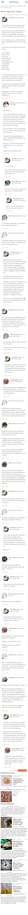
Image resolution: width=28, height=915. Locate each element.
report (6, 98)
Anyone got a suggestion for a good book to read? (18, 781)
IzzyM (10, 462)
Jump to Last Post (8, 14)
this (15, 104)
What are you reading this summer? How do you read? (18, 822)
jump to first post (13, 770)
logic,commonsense (14, 593)
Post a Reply (22, 770)
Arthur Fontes (12, 215)
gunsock (12, 102)
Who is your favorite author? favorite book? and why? (18, 865)
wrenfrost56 (14, 181)
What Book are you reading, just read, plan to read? (18, 844)
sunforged (11, 17)
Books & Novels (17, 817)
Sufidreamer (12, 677)
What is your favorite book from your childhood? (17, 889)
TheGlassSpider (14, 379)
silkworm (11, 654)
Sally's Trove (12, 423)
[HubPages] (14, 2)
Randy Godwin (12, 557)
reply (3, 98)
